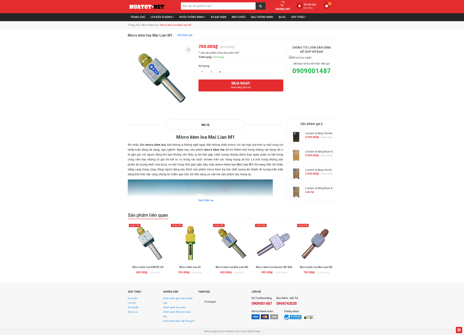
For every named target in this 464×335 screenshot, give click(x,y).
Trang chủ (137, 17)
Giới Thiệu (298, 17)
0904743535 (286, 303)
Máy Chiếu (238, 17)
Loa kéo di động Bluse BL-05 (321, 151)
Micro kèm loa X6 (190, 267)
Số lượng (203, 65)
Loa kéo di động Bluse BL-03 (321, 188)
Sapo (257, 331)
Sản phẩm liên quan (148, 215)
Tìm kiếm (133, 298)
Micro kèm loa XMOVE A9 (147, 267)
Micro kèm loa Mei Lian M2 (316, 267)
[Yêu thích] (188, 49)
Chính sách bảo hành (174, 307)
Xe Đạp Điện (218, 17)
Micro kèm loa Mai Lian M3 (232, 267)
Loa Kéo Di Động (162, 17)
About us (133, 312)
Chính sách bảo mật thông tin (179, 321)
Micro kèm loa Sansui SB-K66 (274, 267)
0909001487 (282, 9)
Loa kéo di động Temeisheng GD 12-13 (327, 133)
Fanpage (210, 301)
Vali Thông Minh (262, 17)
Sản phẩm (133, 307)
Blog (282, 17)
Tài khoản (309, 4)
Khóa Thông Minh (191, 17)
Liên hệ (132, 303)
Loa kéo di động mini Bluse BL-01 (324, 169)
